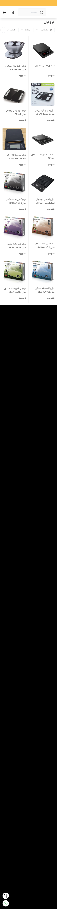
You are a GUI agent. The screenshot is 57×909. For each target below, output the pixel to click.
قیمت (12, 30)
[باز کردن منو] (51, 12)
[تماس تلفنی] (6, 896)
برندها (27, 30)
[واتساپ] (6, 903)
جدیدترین (44, 30)
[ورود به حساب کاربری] (12, 12)
